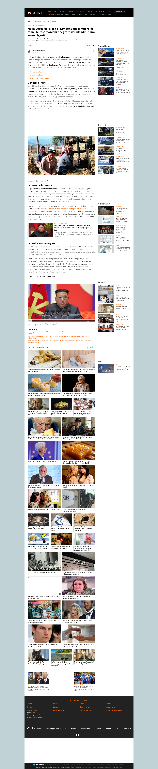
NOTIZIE (38, 12)
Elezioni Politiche (85, 710)
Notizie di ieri (31, 713)
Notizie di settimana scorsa (35, 717)
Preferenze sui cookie (65, 767)
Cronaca (29, 704)
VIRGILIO (51, 764)
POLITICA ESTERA (40, 25)
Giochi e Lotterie (85, 707)
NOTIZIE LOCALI (120, 58)
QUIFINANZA (108, 764)
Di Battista (79, 14)
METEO (117, 314)
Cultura (29, 707)
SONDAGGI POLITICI (121, 225)
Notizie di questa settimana (35, 715)
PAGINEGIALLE (58, 764)
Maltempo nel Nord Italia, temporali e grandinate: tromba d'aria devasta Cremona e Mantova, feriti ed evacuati (60, 342)
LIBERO (47, 764)
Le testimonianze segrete (39, 78)
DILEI (96, 764)
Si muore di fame (36, 72)
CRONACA (63, 11)
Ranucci (73, 14)
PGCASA (76, 764)
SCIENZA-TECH (99, 11)
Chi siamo (38, 767)
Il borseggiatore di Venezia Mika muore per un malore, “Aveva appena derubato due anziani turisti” (59, 333)
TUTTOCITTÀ (91, 764)
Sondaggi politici (94, 14)
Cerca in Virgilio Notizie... (53, 729)
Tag (118, 728)
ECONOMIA (80, 11)
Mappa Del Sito (85, 728)
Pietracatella (59, 14)
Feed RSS (73, 728)
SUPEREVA (121, 764)
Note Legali (44, 767)
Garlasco (66, 14)
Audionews (118, 12)
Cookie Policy (56, 767)
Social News (110, 707)
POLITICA (71, 11)
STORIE (117, 285)
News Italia (127, 728)
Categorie (98, 728)
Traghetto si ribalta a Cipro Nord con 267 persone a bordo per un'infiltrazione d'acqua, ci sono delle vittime (60, 337)
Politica (55, 704)
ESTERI (90, 11)
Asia (30, 276)
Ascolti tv (86, 14)
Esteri (82, 704)
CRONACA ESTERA (120, 127)
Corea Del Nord (40, 276)
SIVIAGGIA (101, 764)
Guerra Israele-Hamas (114, 710)
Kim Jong (51, 276)
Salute (55, 707)
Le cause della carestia (38, 75)
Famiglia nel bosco (106, 14)
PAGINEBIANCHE (83, 764)
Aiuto (72, 767)
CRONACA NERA (120, 48)
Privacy (50, 767)
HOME (29, 25)
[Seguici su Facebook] (77, 735)
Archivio (108, 728)
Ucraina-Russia (58, 710)
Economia (109, 704)
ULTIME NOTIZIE (51, 11)
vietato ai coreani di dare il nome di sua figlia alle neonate (63, 208)
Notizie (36, 728)
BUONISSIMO (115, 764)
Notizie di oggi (32, 710)
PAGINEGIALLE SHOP (68, 764)
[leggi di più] (93, 51)
